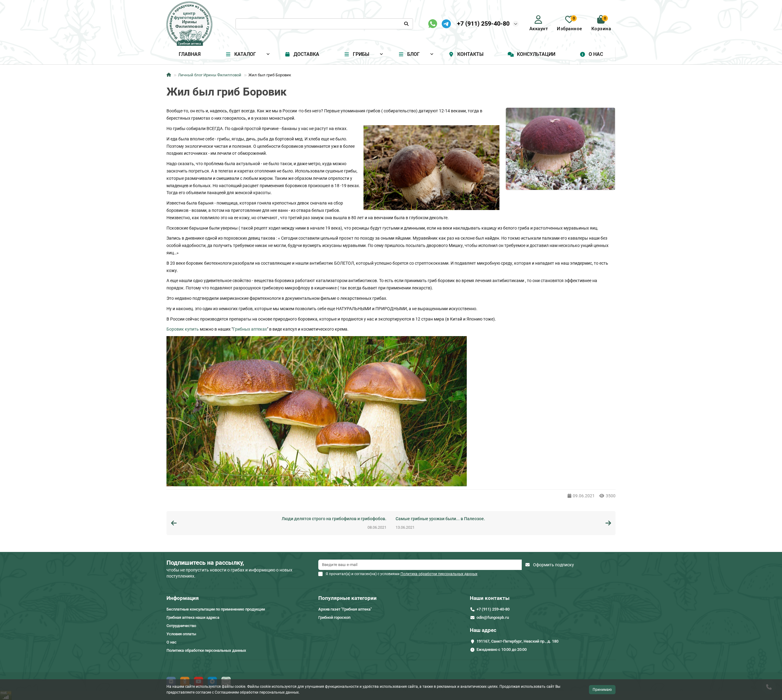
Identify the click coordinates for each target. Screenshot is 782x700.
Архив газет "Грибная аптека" (345, 609)
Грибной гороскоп (334, 617)
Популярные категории (347, 598)
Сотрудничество (181, 625)
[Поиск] (406, 24)
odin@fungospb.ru (493, 617)
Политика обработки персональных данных (206, 650)
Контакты (470, 54)
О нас (596, 54)
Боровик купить (182, 329)
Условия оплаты (181, 634)
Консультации (536, 54)
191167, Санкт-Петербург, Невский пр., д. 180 (517, 641)
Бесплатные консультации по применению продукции (215, 609)
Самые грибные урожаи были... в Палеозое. (440, 518)
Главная (190, 54)
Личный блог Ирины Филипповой (209, 75)
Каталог (245, 54)
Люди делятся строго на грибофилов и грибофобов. (334, 518)
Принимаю (602, 689)
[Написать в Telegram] (446, 23)
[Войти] (538, 19)
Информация (182, 598)
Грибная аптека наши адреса (192, 617)
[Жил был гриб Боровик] (561, 148)
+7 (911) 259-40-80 (483, 23)
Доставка (306, 54)
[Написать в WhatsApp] (432, 23)
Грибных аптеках (250, 329)
